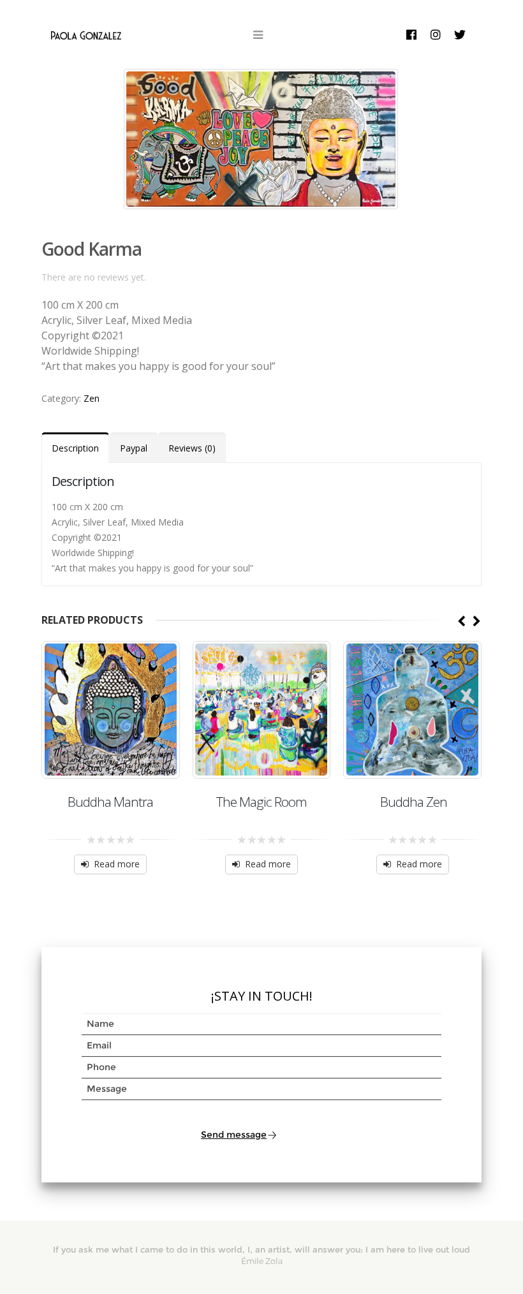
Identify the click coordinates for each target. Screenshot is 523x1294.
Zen (91, 398)
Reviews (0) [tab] (192, 448)
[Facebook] (411, 34)
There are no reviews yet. (93, 277)
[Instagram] (436, 34)
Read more (117, 864)
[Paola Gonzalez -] (86, 34)
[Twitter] (460, 34)
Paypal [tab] (133, 448)
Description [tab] (75, 448)
